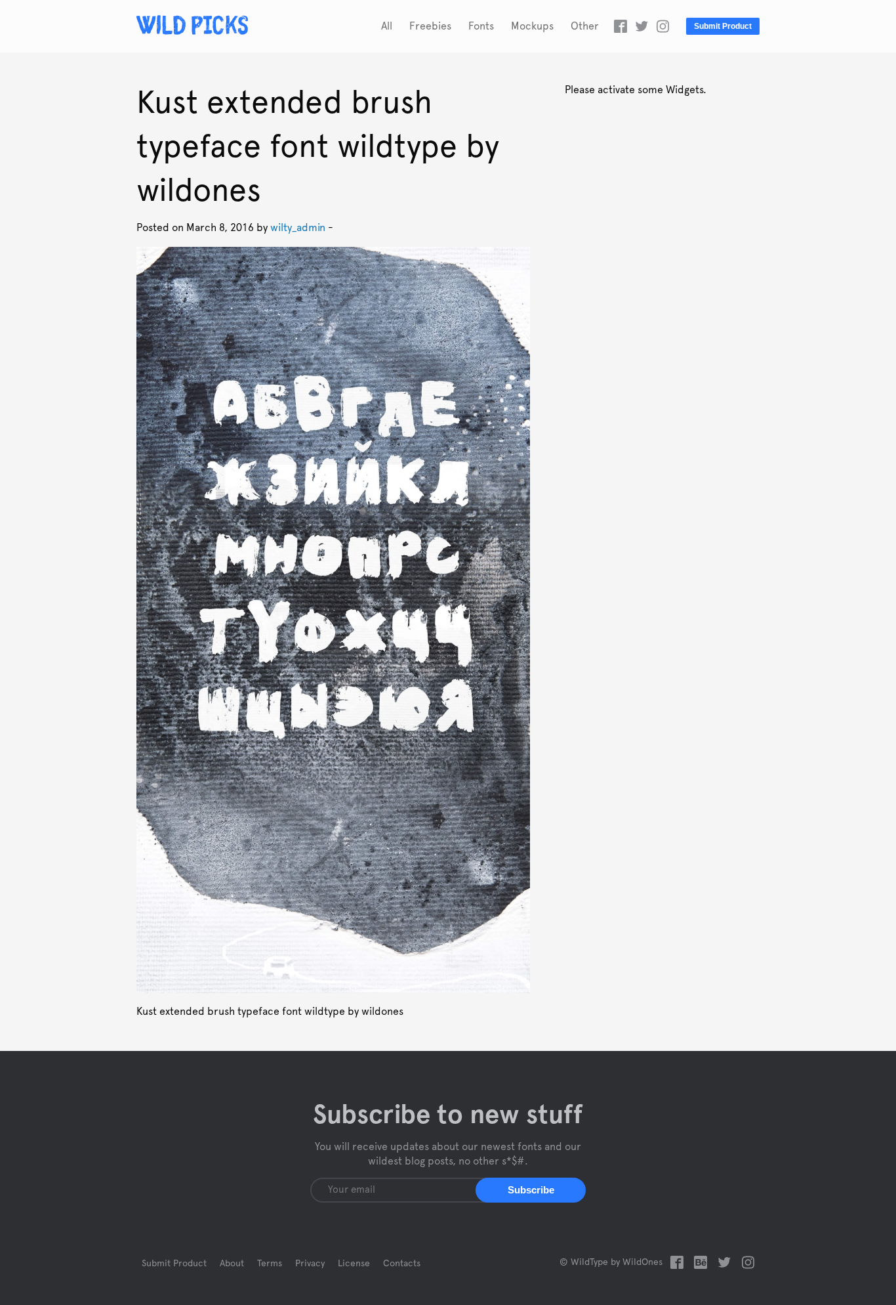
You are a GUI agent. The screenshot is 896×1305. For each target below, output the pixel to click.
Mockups (532, 26)
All (386, 26)
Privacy (310, 1263)
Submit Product (723, 26)
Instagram (662, 26)
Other (585, 26)
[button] (531, 1190)
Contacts (401, 1263)
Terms (269, 1263)
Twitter (641, 26)
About (232, 1263)
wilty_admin (297, 228)
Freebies (430, 26)
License (354, 1263)
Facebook (620, 26)
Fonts (481, 26)
